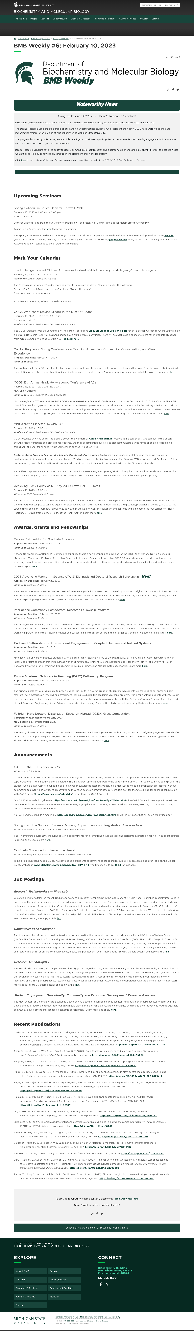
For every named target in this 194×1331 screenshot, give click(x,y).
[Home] (15, 39)
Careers (155, 19)
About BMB (21, 19)
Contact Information (65, 1317)
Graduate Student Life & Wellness (107, 331)
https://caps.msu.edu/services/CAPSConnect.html (86, 815)
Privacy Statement (94, 1317)
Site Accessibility (112, 1317)
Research (45, 19)
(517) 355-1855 (68, 1321)
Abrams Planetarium (101, 439)
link (49, 229)
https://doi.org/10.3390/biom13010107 (108, 1147)
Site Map (80, 1317)
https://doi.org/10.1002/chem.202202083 (94, 1168)
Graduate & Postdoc (80, 19)
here (23, 160)
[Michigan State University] (29, 1321)
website (168, 235)
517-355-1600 (107, 1278)
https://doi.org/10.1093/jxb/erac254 (142, 1153)
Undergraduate (60, 19)
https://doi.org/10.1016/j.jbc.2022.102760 (123, 1137)
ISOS (118, 865)
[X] (107, 1285)
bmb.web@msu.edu (126, 1199)
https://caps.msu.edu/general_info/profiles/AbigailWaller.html (90, 800)
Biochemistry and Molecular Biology (52, 12)
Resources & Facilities (105, 19)
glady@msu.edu (118, 240)
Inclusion (144, 19)
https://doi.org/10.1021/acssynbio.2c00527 (45, 1105)
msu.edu (83, 1321)
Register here (71, 339)
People (33, 19)
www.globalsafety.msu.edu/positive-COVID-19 (61, 865)
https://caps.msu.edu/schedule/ (53, 794)
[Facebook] (100, 1285)
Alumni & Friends (127, 19)
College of (33, 1243)
